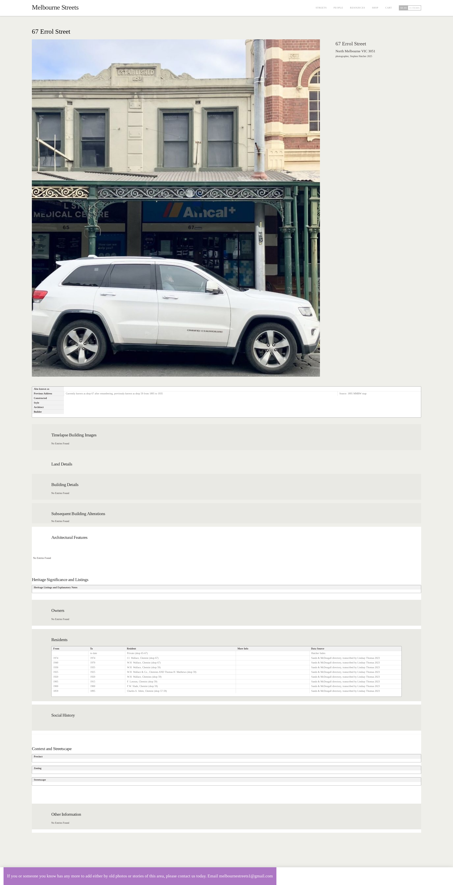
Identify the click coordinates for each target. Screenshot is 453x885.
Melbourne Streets (55, 7)
